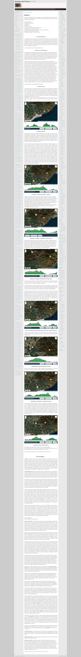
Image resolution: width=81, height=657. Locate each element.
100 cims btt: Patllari (18, 175)
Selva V (62, 190)
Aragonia (61, 292)
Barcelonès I (62, 69)
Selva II (61, 186)
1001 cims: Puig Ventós (18, 349)
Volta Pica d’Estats (17, 72)
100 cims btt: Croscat (18, 201)
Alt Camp (61, 12)
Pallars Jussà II (63, 140)
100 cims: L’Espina (17, 104)
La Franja (61, 247)
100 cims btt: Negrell (18, 101)
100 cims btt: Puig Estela (18, 194)
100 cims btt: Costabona (18, 217)
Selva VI (62, 192)
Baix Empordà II (63, 59)
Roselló (62, 329)
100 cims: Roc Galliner (18, 124)
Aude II (61, 308)
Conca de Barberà (62, 94)
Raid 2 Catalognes (17, 63)
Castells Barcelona (62, 270)
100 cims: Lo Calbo (17, 122)
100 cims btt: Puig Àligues (18, 187)
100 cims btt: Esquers (18, 211)
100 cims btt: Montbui (18, 306)
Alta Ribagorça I (63, 42)
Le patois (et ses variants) (18, 70)
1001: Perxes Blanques (18, 340)
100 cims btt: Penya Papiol (18, 250)
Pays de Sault (62, 304)
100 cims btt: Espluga (18, 79)
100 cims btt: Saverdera (18, 191)
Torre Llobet (26, 541)
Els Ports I (62, 159)
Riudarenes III (62, 200)
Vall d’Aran (61, 231)
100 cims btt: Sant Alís (18, 151)
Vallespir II (62, 318)
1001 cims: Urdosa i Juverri (18, 366)
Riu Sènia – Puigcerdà (63, 241)
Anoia (60, 45)
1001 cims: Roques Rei (18, 350)
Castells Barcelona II (62, 272)
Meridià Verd (61, 248)
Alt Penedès (61, 22)
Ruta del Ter (61, 264)
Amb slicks (17, 28)
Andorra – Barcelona (62, 238)
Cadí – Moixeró (62, 86)
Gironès (61, 107)
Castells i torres (63, 141)
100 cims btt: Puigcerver (18, 84)
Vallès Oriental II (62, 224)
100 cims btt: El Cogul (18, 298)
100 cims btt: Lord (17, 319)
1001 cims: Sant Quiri (18, 330)
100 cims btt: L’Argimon (18, 204)
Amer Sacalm (62, 210)
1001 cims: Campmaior (18, 355)
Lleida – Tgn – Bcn (18, 38)
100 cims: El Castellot (18, 251)
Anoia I (61, 46)
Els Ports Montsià (63, 168)
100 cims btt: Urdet (17, 317)
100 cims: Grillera (17, 178)
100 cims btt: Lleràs (17, 153)
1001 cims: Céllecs (17, 312)
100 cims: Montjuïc (17, 313)
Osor (61, 206)
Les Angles (16, 57)
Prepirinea (16, 25)
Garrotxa (61, 100)
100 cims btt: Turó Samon (18, 292)
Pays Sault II (62, 305)
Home (29, 12)
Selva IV (62, 189)
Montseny (61, 119)
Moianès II (61, 117)
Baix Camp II (62, 53)
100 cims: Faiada (17, 129)
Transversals (61, 235)
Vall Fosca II (62, 144)
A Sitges (62, 76)
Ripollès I (62, 178)
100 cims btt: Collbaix (18, 243)
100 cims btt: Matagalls (18, 289)
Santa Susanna (63, 114)
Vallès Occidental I (63, 227)
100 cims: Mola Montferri (18, 91)
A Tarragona (62, 77)
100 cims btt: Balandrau (18, 214)
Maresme (61, 110)
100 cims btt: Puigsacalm (18, 220)
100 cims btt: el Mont (18, 224)
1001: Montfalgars (17, 310)
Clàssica (16, 22)
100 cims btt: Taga (17, 213)
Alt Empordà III (63, 18)
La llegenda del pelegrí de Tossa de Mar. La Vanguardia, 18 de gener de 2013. (36, 651)
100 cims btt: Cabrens (18, 374)
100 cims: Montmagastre (18, 132)
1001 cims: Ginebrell (17, 360)
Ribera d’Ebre (61, 175)
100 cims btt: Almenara (18, 116)
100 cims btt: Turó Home (18, 316)
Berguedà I (62, 82)
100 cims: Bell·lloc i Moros (18, 169)
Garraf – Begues (62, 97)
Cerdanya (61, 89)
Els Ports (61, 158)
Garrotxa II (62, 103)
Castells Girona (62, 273)
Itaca (15, 21)
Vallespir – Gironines (17, 64)
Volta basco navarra (62, 284)
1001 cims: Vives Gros (18, 309)
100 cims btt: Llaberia (18, 307)
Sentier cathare (62, 331)
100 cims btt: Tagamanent (18, 272)
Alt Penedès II (62, 25)
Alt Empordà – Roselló (18, 61)
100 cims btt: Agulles (18, 279)
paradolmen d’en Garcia (33, 246)
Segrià (60, 173)
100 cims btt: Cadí (17, 147)
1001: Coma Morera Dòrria (18, 337)
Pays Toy (62, 314)
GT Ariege (61, 251)
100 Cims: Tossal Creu (18, 118)
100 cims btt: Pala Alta (18, 138)
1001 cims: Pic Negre (18, 324)
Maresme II (62, 113)
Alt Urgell (61, 26)
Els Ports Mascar (63, 166)
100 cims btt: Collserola (18, 263)
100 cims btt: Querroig (18, 203)
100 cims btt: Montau (18, 290)
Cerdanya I (62, 90)
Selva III (62, 188)
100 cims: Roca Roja (18, 125)
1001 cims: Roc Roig (18, 368)
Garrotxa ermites (63, 106)
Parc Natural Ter (63, 182)
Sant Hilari (62, 207)
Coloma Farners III (63, 196)
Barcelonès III (62, 72)
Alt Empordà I (62, 15)
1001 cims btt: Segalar (18, 331)
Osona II (62, 134)
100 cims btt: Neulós (18, 206)
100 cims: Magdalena (18, 181)
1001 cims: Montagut (18, 346)
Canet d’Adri (62, 109)
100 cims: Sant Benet (18, 188)
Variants (17, 27)
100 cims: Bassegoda (18, 219)
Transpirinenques (17, 12)
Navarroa (61, 288)
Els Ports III (62, 162)
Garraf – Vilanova (62, 99)
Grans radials (62, 345)
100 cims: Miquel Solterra (18, 177)
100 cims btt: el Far (17, 223)
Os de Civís (62, 32)
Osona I (62, 133)
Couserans (62, 301)
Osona (60, 131)
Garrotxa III (62, 104)
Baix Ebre (61, 55)
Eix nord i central (18, 49)
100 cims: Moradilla (17, 115)
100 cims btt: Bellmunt (18, 233)
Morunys (62, 214)
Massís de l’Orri (63, 31)
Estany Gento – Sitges (63, 237)
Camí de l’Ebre (63, 255)
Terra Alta (61, 220)
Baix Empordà (61, 56)
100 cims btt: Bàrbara (18, 105)
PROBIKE (61, 350)
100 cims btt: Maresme (18, 231)
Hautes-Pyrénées (62, 311)
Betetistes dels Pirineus (22, 1)
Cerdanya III (62, 93)
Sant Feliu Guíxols (63, 60)
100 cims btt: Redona (18, 107)
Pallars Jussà (61, 137)
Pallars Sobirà (61, 147)
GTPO (16, 24)
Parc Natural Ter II (63, 183)
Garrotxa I (62, 102)
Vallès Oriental (62, 223)
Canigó (60, 87)
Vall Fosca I (62, 143)
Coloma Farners (63, 193)
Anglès (61, 204)
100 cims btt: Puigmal (18, 216)
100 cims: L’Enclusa (17, 247)
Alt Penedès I (62, 24)
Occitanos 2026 (63, 151)
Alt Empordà (61, 14)
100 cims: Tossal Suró (18, 131)
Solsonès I (62, 213)
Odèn (61, 217)
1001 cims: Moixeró (17, 359)
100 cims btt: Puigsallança (18, 185)
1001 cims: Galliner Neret (18, 362)
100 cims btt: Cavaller (18, 108)
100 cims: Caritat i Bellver (18, 241)
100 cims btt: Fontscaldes (18, 97)
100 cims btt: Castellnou (18, 296)
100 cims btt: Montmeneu (18, 137)
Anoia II (62, 48)
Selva (60, 185)
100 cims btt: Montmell (18, 89)
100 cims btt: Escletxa (18, 293)
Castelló (61, 296)
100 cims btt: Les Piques (18, 160)
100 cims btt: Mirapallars (18, 157)
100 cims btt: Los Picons (18, 145)
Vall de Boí (62, 43)
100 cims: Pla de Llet (18, 128)
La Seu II (62, 39)
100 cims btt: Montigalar (18, 197)
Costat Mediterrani (18, 42)
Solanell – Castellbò (63, 35)
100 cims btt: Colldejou (18, 85)
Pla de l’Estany (62, 154)
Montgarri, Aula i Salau (18, 54)
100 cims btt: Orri (17, 154)
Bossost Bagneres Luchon (18, 56)
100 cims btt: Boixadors (18, 270)
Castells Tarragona (62, 277)
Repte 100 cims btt (17, 75)
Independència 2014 (17, 35)
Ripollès (61, 176)
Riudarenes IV (62, 202)
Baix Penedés (61, 66)
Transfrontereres (17, 53)
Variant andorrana (18, 15)
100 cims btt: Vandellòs (18, 98)
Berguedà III (62, 84)
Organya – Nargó (63, 28)
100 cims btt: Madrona (18, 302)
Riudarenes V (62, 203)
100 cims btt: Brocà (17, 299)
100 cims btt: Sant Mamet (18, 140)
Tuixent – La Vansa (63, 29)
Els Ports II (62, 161)
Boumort (61, 79)
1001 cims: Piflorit (17, 353)
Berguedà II (62, 83)
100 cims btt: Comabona (18, 286)
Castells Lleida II (62, 276)
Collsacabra (62, 136)
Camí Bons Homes (17, 67)
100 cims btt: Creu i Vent (18, 280)
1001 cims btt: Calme (18, 339)
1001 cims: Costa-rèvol (18, 365)
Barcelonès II (62, 70)
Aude (60, 302)
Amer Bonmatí (62, 209)
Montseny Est (62, 124)
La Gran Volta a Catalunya (18, 39)
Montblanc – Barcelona (63, 260)
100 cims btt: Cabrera (18, 282)
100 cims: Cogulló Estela (18, 256)
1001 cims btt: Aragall (18, 334)
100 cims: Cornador (17, 190)
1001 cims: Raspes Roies (18, 323)
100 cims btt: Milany (17, 207)
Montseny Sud (62, 123)
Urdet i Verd (62, 216)
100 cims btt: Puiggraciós (18, 273)
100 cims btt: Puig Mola (18, 277)
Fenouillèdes (62, 328)
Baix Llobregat (61, 62)
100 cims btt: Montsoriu (18, 165)
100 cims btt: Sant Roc (18, 195)
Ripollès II (62, 179)
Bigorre (61, 312)
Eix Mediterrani (18, 46)
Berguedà (61, 80)
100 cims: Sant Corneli (18, 158)
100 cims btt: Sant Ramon (18, 266)
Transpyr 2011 (17, 31)
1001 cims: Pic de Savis (18, 352)
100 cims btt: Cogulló (18, 269)
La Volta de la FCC (17, 45)
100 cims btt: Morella (18, 276)
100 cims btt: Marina (17, 264)
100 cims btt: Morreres (18, 135)
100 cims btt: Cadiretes (18, 210)
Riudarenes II (62, 199)
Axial (15, 14)
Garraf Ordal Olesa (62, 96)
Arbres (60, 279)
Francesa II (16, 18)
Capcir (61, 325)
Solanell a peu (62, 36)
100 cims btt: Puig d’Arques (18, 200)
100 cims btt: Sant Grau (18, 227)
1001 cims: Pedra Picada (18, 343)
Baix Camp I (62, 52)
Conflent (62, 326)
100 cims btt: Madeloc (18, 373)
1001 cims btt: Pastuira (18, 326)
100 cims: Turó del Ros (18, 260)
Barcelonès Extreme (63, 73)
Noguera (61, 130)
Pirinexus (16, 66)
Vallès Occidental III (63, 230)
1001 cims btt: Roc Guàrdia (18, 333)
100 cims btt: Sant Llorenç (18, 234)
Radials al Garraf (63, 346)
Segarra (61, 172)
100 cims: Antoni (17, 92)
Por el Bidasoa (62, 283)
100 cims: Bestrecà (17, 184)
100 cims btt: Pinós (17, 141)
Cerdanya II (62, 92)
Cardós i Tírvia (62, 148)
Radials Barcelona (62, 342)
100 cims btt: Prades (18, 95)
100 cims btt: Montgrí (18, 198)
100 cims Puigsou (17, 226)
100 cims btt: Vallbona (18, 82)
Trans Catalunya (62, 250)
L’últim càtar (16, 69)
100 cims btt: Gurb (17, 237)
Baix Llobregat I (63, 63)
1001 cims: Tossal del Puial (18, 363)
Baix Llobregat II (63, 65)
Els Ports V (62, 165)
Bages (60, 49)
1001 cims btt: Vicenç (18, 336)
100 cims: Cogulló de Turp (18, 119)
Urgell (60, 221)
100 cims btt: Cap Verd (18, 144)
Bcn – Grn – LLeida (18, 36)
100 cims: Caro (17, 94)
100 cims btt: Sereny (18, 295)
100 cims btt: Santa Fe (18, 134)
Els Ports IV (62, 163)
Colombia (61, 338)
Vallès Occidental (63, 226)
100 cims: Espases (17, 253)
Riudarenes (62, 197)
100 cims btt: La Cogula (18, 110)
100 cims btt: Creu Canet (18, 238)
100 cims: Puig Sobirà (18, 121)
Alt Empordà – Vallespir (18, 60)
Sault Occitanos (63, 307)
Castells (61, 269)
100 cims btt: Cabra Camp (18, 81)
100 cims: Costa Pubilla (18, 240)
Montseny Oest (63, 120)
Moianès (61, 116)
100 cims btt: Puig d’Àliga (18, 267)
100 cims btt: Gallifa (17, 254)
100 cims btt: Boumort (18, 150)
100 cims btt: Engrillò (18, 102)
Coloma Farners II (63, 195)
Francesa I (16, 17)
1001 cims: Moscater (18, 356)
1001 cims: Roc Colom (18, 327)
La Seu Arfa (62, 38)
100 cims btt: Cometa (18, 148)
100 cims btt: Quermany (18, 171)
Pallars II (62, 150)
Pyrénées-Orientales (62, 315)
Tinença (62, 169)
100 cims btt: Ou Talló (18, 182)
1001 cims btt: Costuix (18, 347)
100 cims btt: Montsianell (18, 88)
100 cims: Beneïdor (17, 161)
